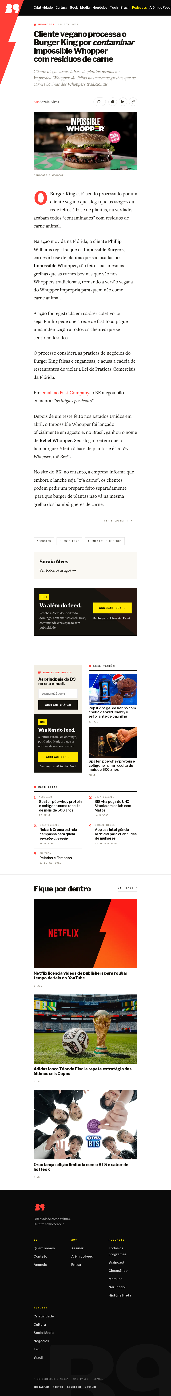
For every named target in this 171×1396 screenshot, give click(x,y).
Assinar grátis (58, 705)
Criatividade (43, 8)
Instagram (41, 1387)
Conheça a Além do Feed (111, 618)
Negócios (99, 8)
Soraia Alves (49, 101)
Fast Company (74, 392)
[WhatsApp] (112, 101)
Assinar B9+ (112, 608)
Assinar (77, 1248)
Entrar (76, 1265)
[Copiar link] (133, 101)
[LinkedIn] (123, 101)
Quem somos (44, 1248)
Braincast (116, 1262)
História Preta (120, 1295)
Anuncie (40, 1265)
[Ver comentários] (100, 101)
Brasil (124, 8)
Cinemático (118, 1271)
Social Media (80, 8)
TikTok (58, 1387)
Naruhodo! (117, 1287)
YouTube (91, 1387)
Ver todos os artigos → (57, 570)
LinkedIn (74, 1387)
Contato (40, 1256)
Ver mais (127, 887)
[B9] (12, 8)
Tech (114, 8)
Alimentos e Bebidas (104, 541)
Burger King (69, 541)
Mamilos (115, 1279)
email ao (50, 392)
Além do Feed (82, 1256)
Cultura (61, 8)
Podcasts (139, 8)
